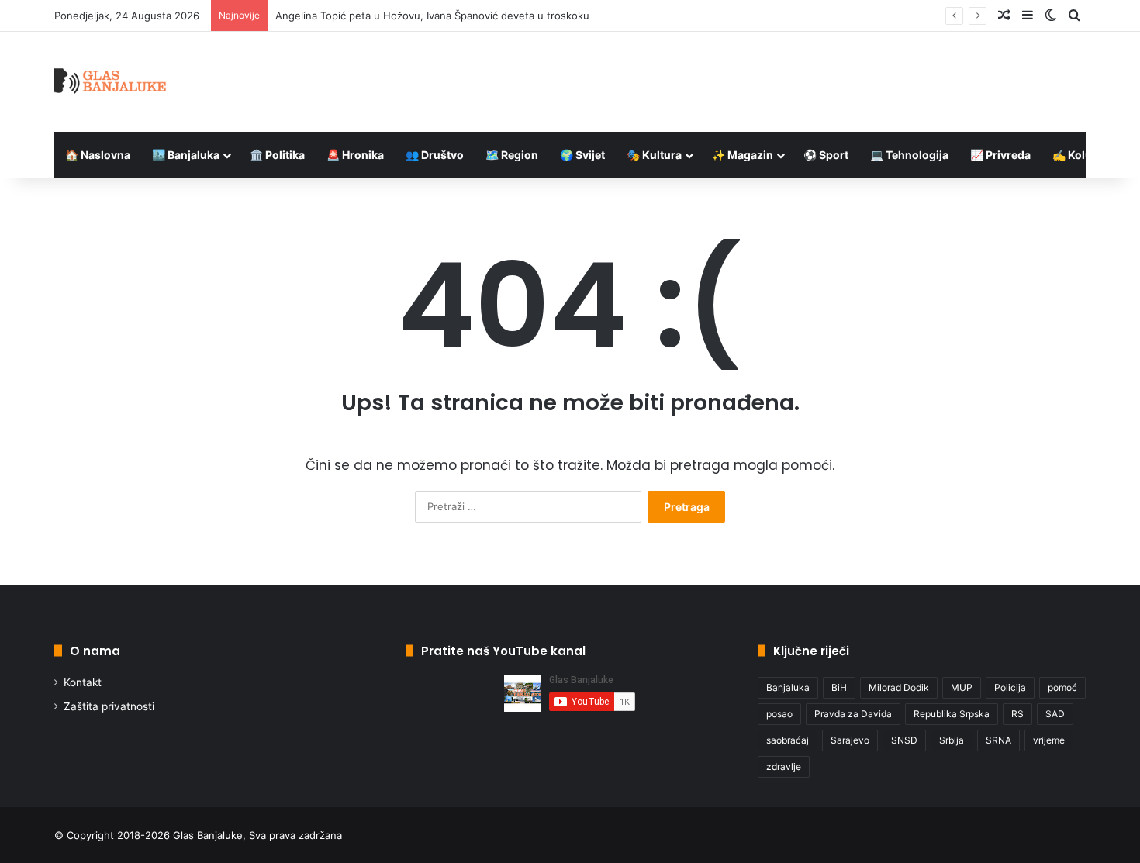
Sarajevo (850, 740)
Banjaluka (788, 687)
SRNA (998, 740)
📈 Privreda (1000, 154)
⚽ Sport (825, 154)
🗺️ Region (511, 154)
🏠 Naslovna (97, 154)
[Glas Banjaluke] (110, 82)
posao (779, 714)
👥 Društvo (435, 154)
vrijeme (1049, 740)
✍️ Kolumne (1083, 154)
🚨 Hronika (355, 154)
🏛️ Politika (277, 154)
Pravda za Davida (853, 714)
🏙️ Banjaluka (185, 154)
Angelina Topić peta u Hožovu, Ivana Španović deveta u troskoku (432, 15)
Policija (1010, 687)
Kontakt (83, 682)
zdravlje (783, 766)
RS (1017, 714)
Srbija (951, 740)
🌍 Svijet (582, 154)
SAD (1055, 714)
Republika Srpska (952, 714)
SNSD (904, 740)
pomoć (1062, 687)
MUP (961, 687)
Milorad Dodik (899, 687)
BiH (839, 687)
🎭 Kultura (654, 154)
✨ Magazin (742, 154)
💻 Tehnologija (909, 154)
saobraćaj (787, 740)
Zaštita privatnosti (109, 706)
